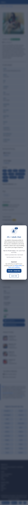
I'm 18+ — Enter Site (14, 271)
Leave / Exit (14, 276)
